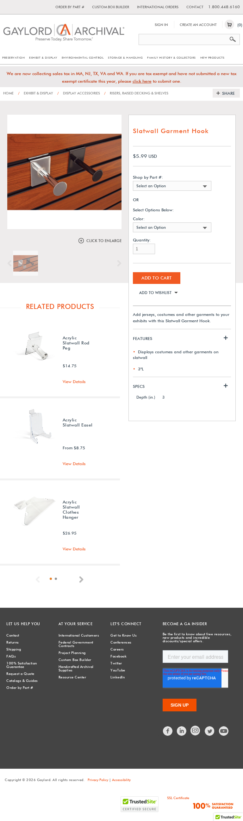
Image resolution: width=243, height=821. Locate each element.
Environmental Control (83, 57)
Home (8, 93)
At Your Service (76, 623)
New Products (212, 57)
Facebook (118, 656)
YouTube (117, 670)
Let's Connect (125, 623)
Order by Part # (69, 7)
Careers (117, 649)
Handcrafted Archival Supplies (76, 668)
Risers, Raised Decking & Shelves (136, 93)
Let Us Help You (23, 623)
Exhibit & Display (43, 57)
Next (118, 263)
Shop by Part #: (148, 177)
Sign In (161, 24)
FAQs (11, 656)
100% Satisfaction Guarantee (21, 665)
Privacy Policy (98, 780)
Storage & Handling (125, 57)
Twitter (116, 663)
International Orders (157, 7)
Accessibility (121, 780)
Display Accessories (78, 93)
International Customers (79, 635)
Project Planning (72, 653)
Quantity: (142, 240)
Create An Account (198, 24)
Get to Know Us (123, 635)
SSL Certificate (178, 798)
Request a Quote (20, 673)
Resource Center (72, 677)
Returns (12, 642)
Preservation (13, 57)
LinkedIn (117, 677)
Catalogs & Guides (22, 680)
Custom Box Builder (110, 7)
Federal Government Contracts (76, 644)
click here (142, 81)
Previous (11, 263)
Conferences (121, 642)
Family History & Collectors (171, 57)
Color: (139, 219)
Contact (194, 7)
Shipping (13, 649)
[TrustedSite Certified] (140, 804)
